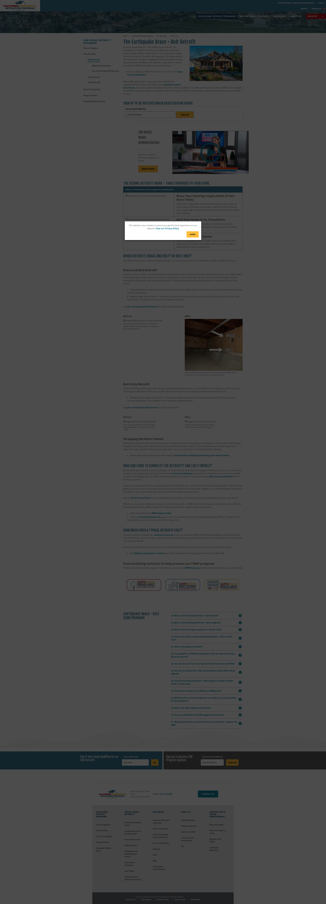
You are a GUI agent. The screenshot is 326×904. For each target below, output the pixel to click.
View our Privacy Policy (167, 228)
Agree (192, 234)
